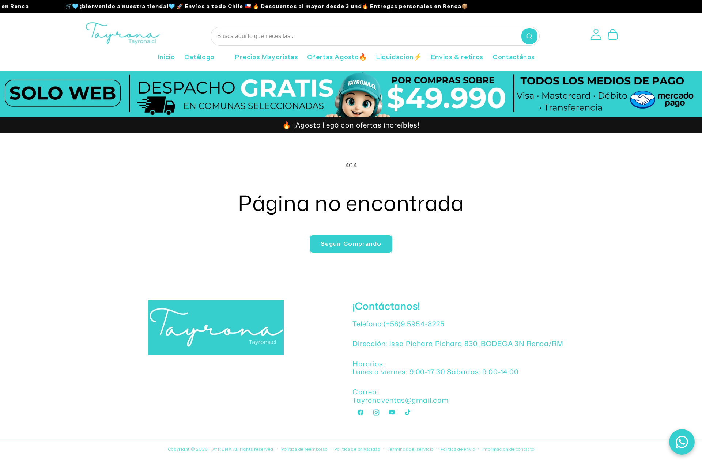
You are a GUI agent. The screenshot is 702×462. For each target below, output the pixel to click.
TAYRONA (221, 449)
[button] (205, 59)
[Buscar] (529, 36)
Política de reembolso (304, 449)
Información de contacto (508, 449)
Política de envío (458, 449)
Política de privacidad (357, 449)
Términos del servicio (411, 449)
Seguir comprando (351, 243)
